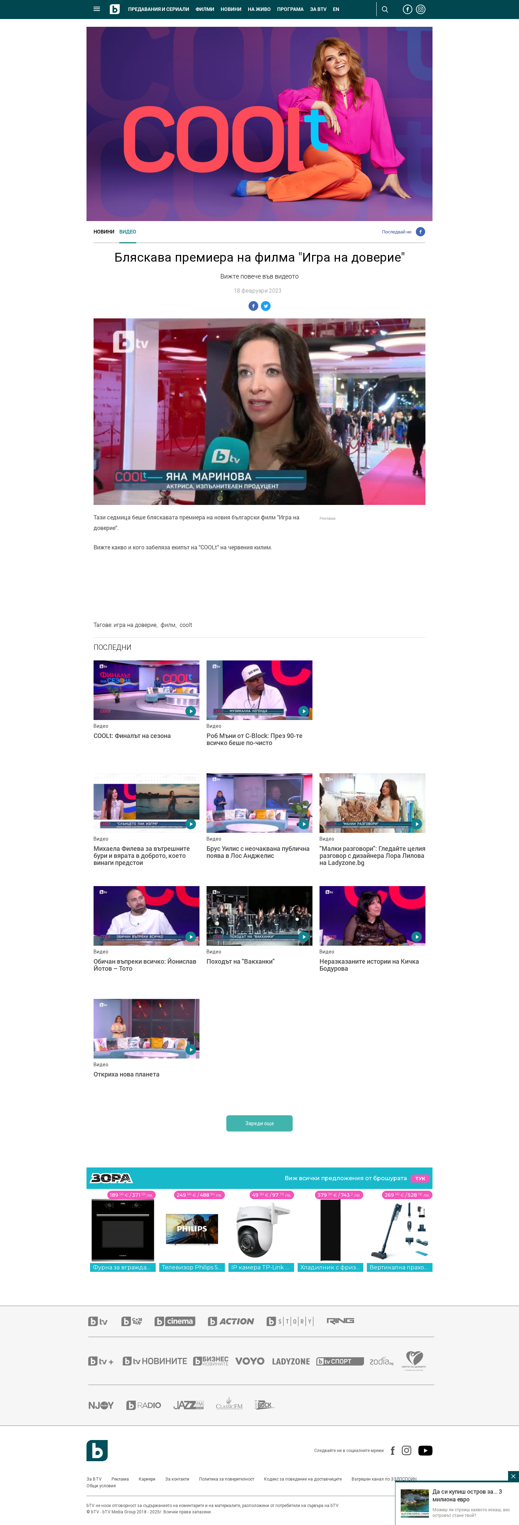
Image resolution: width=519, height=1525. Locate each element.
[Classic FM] (235, 1405)
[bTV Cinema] (181, 1321)
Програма (290, 9)
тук (420, 1178)
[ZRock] (271, 1405)
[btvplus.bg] (104, 1361)
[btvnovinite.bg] (157, 1361)
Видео (127, 231)
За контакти (177, 1479)
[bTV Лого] (97, 1450)
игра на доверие (135, 625)
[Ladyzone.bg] (295, 1361)
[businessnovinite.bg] (214, 1361)
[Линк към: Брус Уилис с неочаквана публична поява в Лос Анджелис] (259, 826)
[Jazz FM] (194, 1405)
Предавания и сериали (158, 9)
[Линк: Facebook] (389, 1450)
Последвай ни (396, 231)
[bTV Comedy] (137, 1321)
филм (168, 625)
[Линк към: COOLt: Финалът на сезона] (146, 713)
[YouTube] (421, 1451)
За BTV (94, 1479)
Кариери (147, 1479)
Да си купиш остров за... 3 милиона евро (467, 1495)
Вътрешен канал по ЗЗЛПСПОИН (384, 1479)
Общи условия (101, 1485)
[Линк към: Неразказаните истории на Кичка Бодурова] (372, 939)
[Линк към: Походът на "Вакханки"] (259, 939)
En (336, 9)
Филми (205, 9)
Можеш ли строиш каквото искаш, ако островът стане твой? (471, 1512)
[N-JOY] (107, 1405)
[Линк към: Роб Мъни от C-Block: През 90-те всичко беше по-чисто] (259, 713)
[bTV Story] (296, 1321)
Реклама (120, 1479)
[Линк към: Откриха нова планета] (146, 1052)
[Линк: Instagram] (403, 1450)
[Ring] (347, 1321)
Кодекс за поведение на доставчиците (303, 1479)
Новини (231, 9)
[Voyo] (253, 1361)
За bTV (318, 9)
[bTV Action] (237, 1321)
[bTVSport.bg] (343, 1361)
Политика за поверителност (226, 1479)
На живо (259, 9)
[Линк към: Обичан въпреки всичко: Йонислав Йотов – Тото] (146, 939)
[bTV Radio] (149, 1405)
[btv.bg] (104, 1321)
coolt (186, 625)
